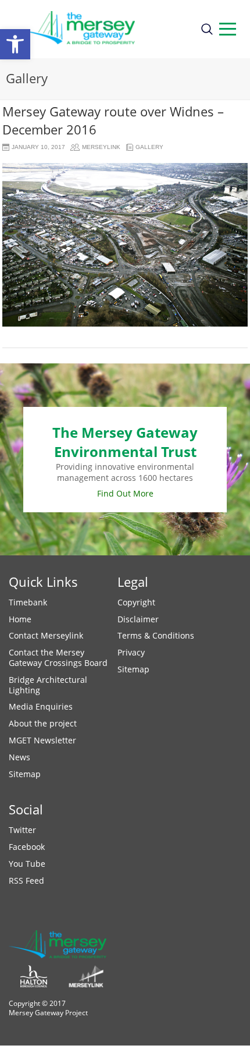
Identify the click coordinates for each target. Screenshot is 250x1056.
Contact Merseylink (46, 635)
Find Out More (125, 493)
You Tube (27, 863)
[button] (15, 44)
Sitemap (25, 773)
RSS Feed (26, 880)
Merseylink (101, 147)
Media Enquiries (41, 706)
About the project (43, 723)
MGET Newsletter (42, 740)
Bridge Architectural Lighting (48, 685)
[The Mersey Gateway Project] (100, 29)
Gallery (149, 147)
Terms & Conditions (155, 635)
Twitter (22, 829)
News (19, 757)
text (227, 29)
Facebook (27, 846)
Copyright (136, 602)
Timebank (28, 602)
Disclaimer (138, 619)
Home (20, 619)
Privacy (131, 652)
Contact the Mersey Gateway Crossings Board (58, 657)
